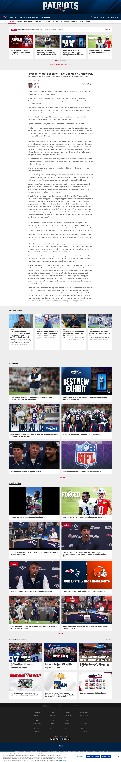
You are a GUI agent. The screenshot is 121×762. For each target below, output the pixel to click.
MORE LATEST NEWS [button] (60, 477)
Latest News (37, 712)
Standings (52, 728)
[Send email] (88, 84)
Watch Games (68, 728)
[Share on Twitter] (84, 84)
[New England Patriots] (60, 746)
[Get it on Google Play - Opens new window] (66, 740)
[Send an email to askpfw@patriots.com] (38, 87)
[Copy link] (91, 84)
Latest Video (37, 715)
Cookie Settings (79, 756)
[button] (56, 60)
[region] (60, 757)
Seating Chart (68, 723)
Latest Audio (37, 718)
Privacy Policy (62, 760)
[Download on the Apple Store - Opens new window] (54, 739)
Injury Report (52, 718)
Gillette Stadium (67, 726)
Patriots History (37, 726)
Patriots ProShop (84, 712)
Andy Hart (36, 83)
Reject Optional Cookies (93, 756)
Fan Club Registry (84, 715)
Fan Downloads (84, 720)
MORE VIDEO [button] (60, 633)
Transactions (52, 723)
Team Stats (52, 720)
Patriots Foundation (37, 723)
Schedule (52, 726)
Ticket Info (68, 712)
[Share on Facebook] (81, 84)
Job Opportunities (84, 728)
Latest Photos (37, 720)
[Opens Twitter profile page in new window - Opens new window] (35, 87)
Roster (52, 712)
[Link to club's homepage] (5, 17)
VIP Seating (67, 720)
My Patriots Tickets (68, 715)
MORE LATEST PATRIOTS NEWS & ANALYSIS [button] (60, 64)
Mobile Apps (84, 723)
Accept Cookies (106, 756)
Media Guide (84, 726)
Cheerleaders (37, 728)
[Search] (91, 17)
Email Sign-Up (84, 718)
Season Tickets (67, 718)
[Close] (118, 756)
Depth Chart (52, 715)
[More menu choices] (53, 17)
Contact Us (84, 731)
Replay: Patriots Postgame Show (26, 29)
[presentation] (111, 61)
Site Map (37, 731)
